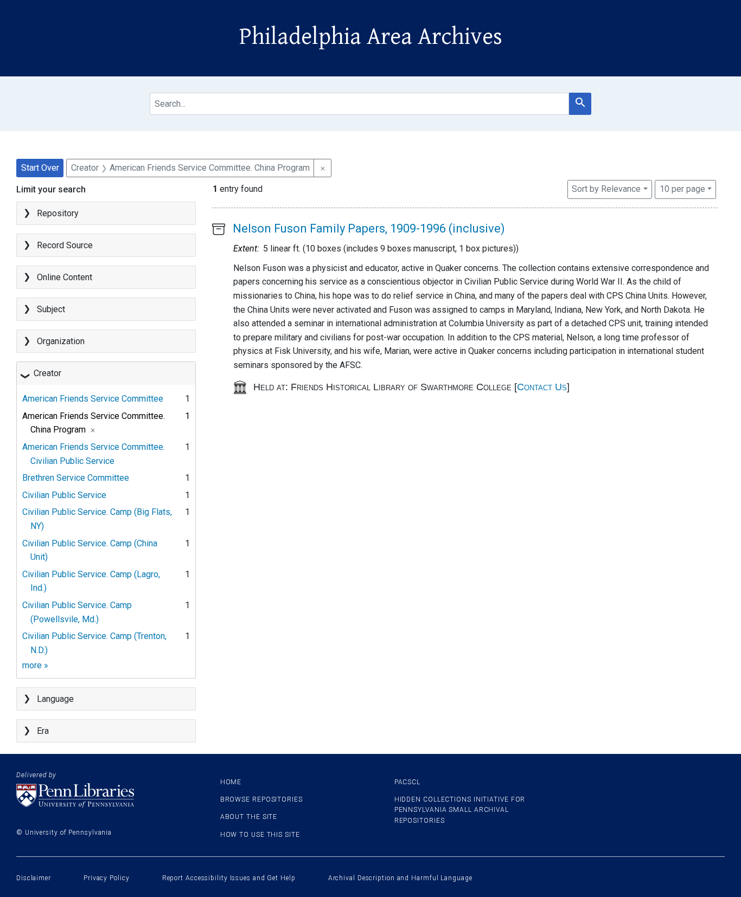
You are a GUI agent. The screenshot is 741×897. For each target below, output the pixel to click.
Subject (51, 309)
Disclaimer (33, 878)
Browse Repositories (261, 799)
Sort (606, 189)
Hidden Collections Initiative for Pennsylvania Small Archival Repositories (460, 810)
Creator (47, 373)
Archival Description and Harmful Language (400, 878)
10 (682, 188)
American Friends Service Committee (92, 398)
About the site (249, 817)
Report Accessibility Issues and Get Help (229, 878)
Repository (58, 213)
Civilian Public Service (64, 495)
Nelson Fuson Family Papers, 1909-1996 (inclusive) (369, 228)
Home (231, 782)
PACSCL (407, 782)
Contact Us (542, 387)
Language (55, 699)
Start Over (40, 168)
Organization (61, 341)
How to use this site (260, 834)
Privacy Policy (107, 878)
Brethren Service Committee (75, 478)
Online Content (64, 277)
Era (43, 731)
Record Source (65, 245)
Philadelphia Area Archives (370, 36)
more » (35, 665)
